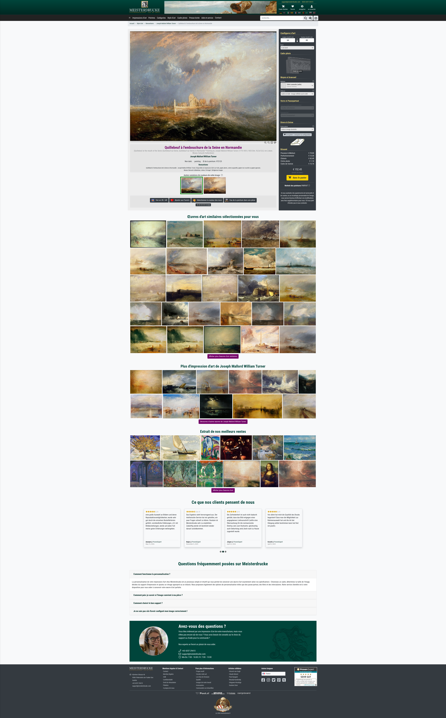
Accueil (132, 24)
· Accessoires (199, 685)
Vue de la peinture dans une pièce (241, 200)
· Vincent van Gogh (234, 671)
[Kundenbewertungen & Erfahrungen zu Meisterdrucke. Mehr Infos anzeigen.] (305, 676)
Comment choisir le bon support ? (148, 603)
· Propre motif (199, 671)
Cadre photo (182, 18)
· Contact (165, 671)
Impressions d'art (139, 18)
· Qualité (198, 680)
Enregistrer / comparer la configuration (298, 135)
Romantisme (150, 24)
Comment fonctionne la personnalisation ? (151, 574)
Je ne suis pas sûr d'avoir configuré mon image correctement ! (160, 611)
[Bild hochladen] (315, 18)
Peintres (151, 18)
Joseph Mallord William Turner (166, 24)
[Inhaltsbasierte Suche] (310, 18)
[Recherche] (305, 18)
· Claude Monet (233, 674)
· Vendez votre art (201, 674)
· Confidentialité (167, 680)
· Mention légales (168, 674)
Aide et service (207, 18)
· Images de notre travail (203, 683)
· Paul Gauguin (233, 677)
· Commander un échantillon (204, 688)
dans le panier (298, 177)
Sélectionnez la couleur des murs (209, 200)
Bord (281, 45)
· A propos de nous (168, 688)
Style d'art (171, 18)
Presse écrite (194, 18)
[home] (129, 18)
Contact (218, 18)
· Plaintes (165, 685)
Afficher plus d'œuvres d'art (223, 490)
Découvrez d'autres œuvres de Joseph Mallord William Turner (223, 421)
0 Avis (208, 205)
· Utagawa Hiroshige (234, 683)
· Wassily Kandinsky (234, 680)
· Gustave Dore (233, 685)
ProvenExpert (156, 542)
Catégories (161, 18)
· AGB (164, 677)
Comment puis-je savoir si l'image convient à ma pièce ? (158, 595)
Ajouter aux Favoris (181, 200)
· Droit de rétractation (169, 683)
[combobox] (297, 47)
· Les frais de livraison (202, 677)
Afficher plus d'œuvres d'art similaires (223, 356)
